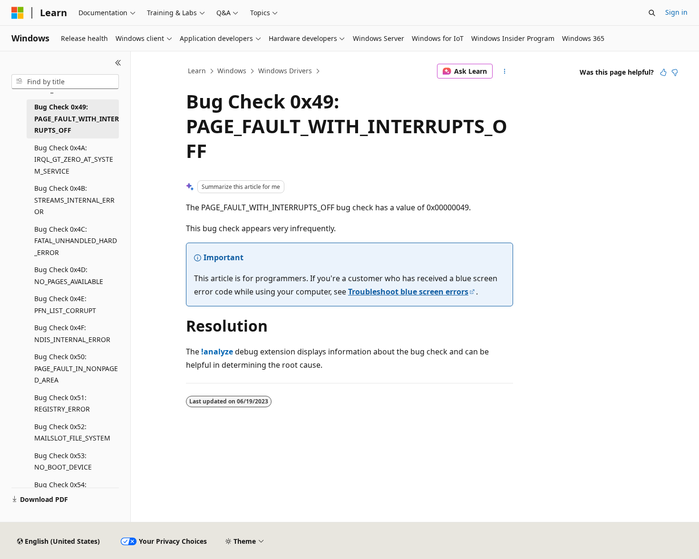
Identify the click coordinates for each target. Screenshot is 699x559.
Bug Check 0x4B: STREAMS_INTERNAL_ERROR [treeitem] (74, 200)
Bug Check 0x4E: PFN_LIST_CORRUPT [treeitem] (65, 304)
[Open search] (651, 12)
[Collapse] (118, 62)
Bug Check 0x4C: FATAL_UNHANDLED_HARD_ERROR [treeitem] (75, 241)
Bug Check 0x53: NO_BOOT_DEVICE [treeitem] (63, 461)
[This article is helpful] (663, 72)
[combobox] (65, 81)
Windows (231, 70)
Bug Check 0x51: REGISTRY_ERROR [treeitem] (62, 403)
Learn (197, 70)
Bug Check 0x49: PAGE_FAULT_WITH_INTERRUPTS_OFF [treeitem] (76, 118)
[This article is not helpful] (674, 72)
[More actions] (504, 71)
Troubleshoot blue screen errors (408, 291)
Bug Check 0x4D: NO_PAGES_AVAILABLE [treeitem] (68, 275)
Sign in (676, 12)
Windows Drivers (285, 70)
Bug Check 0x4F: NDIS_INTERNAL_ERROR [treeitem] (72, 333)
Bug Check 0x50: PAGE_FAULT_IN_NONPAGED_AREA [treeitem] (76, 368)
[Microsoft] (17, 13)
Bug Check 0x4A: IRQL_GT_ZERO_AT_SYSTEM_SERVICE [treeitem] (73, 159)
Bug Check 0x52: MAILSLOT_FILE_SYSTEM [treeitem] (72, 432)
